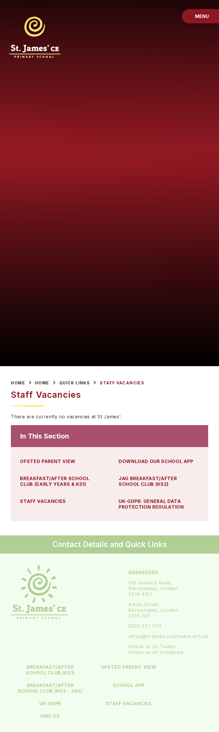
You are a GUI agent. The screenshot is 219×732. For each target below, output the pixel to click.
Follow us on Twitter (152, 646)
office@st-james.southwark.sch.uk (168, 636)
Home (18, 382)
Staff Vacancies (122, 382)
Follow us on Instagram (155, 652)
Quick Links (74, 382)
